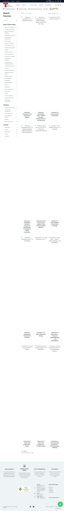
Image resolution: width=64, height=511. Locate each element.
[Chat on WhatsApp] (60, 504)
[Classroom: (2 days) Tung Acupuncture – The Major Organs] (41, 392)
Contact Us (51, 492)
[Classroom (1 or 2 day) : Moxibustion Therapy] (41, 283)
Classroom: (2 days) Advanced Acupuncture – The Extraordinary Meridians (54, 444)
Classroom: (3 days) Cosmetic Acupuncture (55, 114)
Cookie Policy (58, 508)
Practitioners (48, 5)
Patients (41, 5)
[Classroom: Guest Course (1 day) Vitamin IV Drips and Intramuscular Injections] (41, 172)
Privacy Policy (58, 506)
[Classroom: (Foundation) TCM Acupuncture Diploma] (27, 63)
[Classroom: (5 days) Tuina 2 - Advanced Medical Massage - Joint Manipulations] (55, 283)
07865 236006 (51, 1)
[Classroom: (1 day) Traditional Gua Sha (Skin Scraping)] (55, 172)
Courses (18, 5)
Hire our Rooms (6, 1)
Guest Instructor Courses (36, 9)
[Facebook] (55, 1)
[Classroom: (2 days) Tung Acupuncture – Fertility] (27, 392)
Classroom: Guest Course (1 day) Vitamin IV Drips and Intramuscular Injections (41, 224)
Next (25, 451)
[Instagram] (33, 506)
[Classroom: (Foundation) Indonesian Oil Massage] (27, 283)
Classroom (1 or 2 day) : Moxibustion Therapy (41, 334)
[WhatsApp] (60, 1)
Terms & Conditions (50, 506)
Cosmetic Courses (23, 9)
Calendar (18, 1)
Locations (13, 1)
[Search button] (16, 20)
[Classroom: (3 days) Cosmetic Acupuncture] (55, 63)
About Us (24, 5)
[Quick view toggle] (31, 18)
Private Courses (33, 5)
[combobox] (9, 20)
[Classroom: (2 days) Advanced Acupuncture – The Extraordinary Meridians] (55, 392)
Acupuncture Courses (10, 9)
